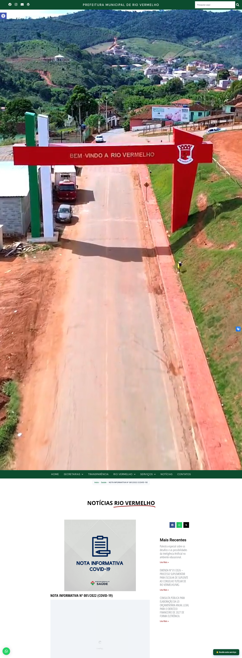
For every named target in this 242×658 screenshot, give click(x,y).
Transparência (98, 474)
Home (55, 474)
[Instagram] (16, 4)
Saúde (103, 482)
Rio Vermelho (122, 474)
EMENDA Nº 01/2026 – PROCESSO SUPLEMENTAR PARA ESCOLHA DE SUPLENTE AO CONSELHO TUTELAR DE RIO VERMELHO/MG (174, 577)
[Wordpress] (28, 4)
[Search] (238, 4)
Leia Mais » (164, 562)
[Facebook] (10, 4)
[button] (3, 16)
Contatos (184, 474)
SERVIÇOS (146, 474)
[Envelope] (22, 4)
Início (96, 482)
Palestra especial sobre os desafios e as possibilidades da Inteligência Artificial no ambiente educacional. (173, 551)
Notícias (167, 474)
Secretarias (72, 474)
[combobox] (215, 4)
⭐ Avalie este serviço (226, 652)
